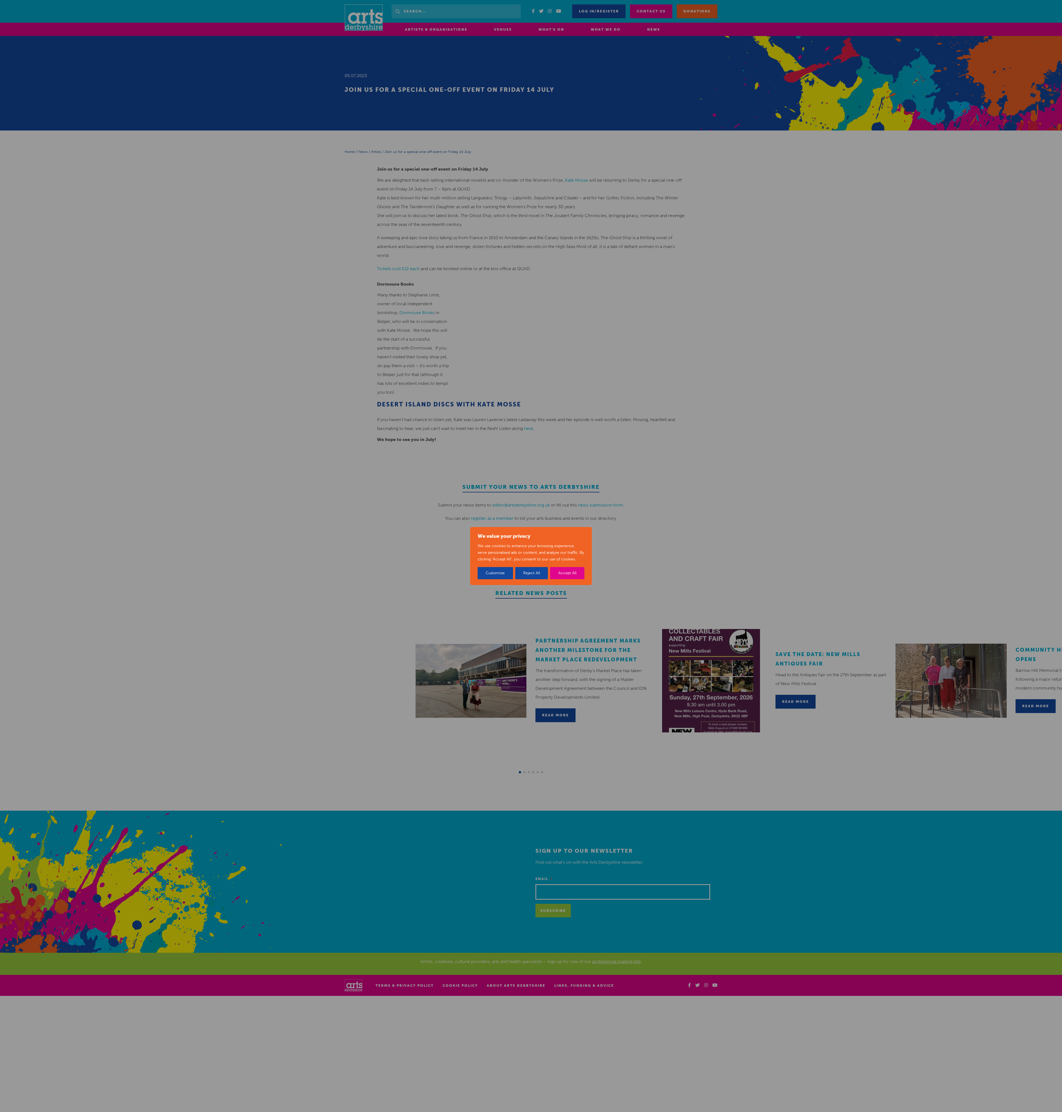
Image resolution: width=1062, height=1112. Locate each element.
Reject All (531, 573)
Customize (495, 573)
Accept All (567, 573)
